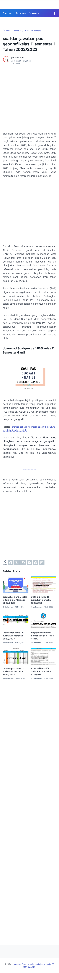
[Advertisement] (29, 98)
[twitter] (17, 562)
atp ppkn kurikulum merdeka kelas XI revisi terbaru (42, 635)
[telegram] (29, 562)
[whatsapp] (23, 562)
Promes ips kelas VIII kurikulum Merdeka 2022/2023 (13, 635)
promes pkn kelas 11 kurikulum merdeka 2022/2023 (13, 671)
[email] (41, 562)
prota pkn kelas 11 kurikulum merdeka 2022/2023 (41, 600)
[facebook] (10, 562)
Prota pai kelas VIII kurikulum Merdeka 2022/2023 (41, 671)
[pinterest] (35, 562)
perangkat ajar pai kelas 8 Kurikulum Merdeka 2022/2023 (15, 600)
